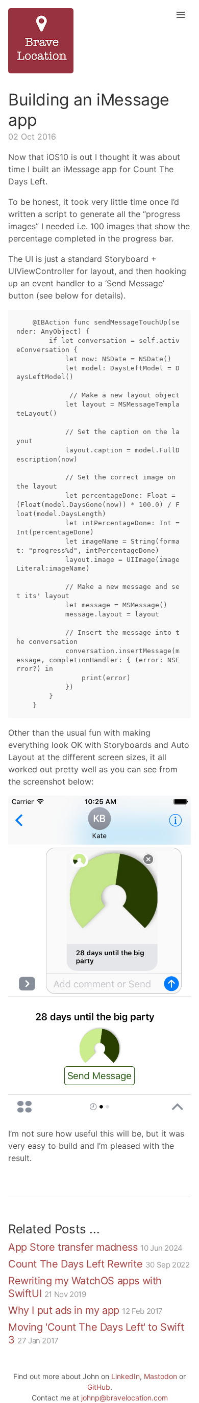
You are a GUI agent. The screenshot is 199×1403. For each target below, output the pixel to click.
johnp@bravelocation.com (124, 1397)
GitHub (98, 1387)
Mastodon (160, 1376)
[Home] (99, 40)
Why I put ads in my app (63, 1310)
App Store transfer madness (73, 1247)
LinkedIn (125, 1376)
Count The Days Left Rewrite (75, 1264)
